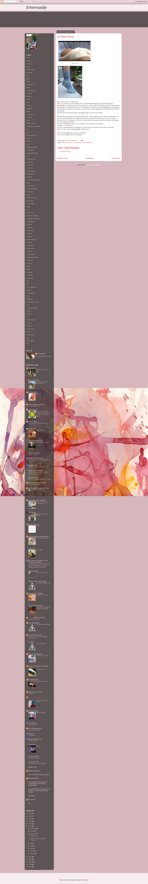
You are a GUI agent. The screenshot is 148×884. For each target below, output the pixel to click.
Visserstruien (30, 329)
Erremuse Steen (31, 135)
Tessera (28, 311)
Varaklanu (29, 326)
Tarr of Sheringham (31, 308)
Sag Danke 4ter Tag (33, 619)
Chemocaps (29, 114)
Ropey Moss (30, 248)
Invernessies (30, 165)
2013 (30, 826)
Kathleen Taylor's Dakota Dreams (38, 536)
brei (29, 803)
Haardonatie (29, 150)
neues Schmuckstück (34, 730)
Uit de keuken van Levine (36, 404)
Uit (27, 317)
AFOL (28, 58)
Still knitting (31, 735)
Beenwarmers (30, 69)
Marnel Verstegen (31, 198)
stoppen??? (31, 693)
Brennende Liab (30, 90)
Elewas (28, 132)
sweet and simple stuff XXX (37, 500)
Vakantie (89, 142)
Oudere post (115, 158)
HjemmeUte (32, 744)
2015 (30, 821)
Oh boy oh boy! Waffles (34, 484)
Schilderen (29, 260)
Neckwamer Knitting (32, 215)
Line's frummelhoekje (35, 654)
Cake (27, 102)
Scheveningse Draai (32, 257)
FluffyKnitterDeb (33, 680)
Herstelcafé (29, 162)
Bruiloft (28, 99)
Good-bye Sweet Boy (42, 681)
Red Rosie (29, 236)
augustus (33, 833)
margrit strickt (32, 465)
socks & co (31, 548)
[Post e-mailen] (81, 140)
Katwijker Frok (30, 174)
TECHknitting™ (33, 409)
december (33, 828)
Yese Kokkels (30, 340)
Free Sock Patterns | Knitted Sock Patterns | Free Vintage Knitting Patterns (38, 790)
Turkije (28, 314)
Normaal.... (39, 394)
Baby (63, 142)
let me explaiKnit (33, 756)
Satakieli (28, 251)
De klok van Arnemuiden (33, 126)
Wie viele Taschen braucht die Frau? (38, 467)
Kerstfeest (29, 177)
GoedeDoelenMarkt (32, 147)
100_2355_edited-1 (42, 572)
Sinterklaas (29, 275)
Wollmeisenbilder (33, 740)
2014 (30, 824)
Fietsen (28, 141)
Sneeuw (28, 290)
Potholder (29, 233)
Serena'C (29, 263)
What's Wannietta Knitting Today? (38, 488)
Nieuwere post (62, 158)
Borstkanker (29, 84)
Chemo (28, 111)
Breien (67, 142)
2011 (30, 859)
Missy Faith (29, 201)
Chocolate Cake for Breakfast (37, 483)
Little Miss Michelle (32, 189)
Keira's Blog (32, 723)
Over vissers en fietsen (42, 442)
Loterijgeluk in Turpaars (42, 655)
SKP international (31, 287)
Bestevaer (29, 72)
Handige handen (33, 778)
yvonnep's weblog (34, 453)
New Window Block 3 (42, 538)
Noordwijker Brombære (33, 218)
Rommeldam (30, 245)
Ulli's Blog (31, 512)
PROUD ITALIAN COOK (35, 458)
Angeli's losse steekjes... (36, 470)
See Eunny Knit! (33, 762)
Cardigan (29, 108)
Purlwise (31, 733)
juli (31, 843)
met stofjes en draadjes (35, 593)
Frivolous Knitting (41, 712)
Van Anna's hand (33, 524)
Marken (28, 195)
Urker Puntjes (30, 320)
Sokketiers (29, 299)
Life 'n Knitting (33, 477)
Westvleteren (30, 335)
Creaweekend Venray (42, 595)
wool (27, 338)
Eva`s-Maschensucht (34, 728)
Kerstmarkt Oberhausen (33, 180)
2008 (30, 867)
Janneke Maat (30, 171)
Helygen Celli (32, 767)
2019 (30, 813)
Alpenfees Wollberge (34, 739)
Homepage (89, 158)
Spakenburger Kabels (32, 302)
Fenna (28, 138)
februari (32, 853)
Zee (27, 343)
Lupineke (31, 642)
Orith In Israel (32, 421)
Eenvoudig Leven (33, 380)
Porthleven (29, 227)
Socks (84, 142)
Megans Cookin (33, 571)
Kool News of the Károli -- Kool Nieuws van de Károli (38, 561)
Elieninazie (31, 799)
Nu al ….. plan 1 (32, 454)
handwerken (32, 428)
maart (32, 851)
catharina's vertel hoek (35, 692)
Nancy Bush (30, 212)
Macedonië (29, 192)
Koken (28, 183)
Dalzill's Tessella (31, 123)
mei (31, 846)
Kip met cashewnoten (34, 406)
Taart (27, 305)
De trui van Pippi (40, 643)
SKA (27, 281)
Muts (27, 209)
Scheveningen (30, 254)
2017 (30, 818)
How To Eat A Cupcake (35, 605)
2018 (30, 816)
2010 (30, 862)
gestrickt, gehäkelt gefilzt (43, 624)
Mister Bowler (30, 203)
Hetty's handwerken (34, 771)
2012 (30, 856)
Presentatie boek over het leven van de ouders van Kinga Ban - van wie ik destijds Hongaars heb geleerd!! (39, 565)
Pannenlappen (30, 221)
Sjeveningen (30, 278)
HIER (58, 133)
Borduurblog (32, 368)
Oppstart (38, 746)
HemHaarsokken (31, 159)
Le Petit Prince (68, 125)
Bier (27, 75)
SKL (27, 284)
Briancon (29, 93)
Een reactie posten (65, 151)
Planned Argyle (40, 490)
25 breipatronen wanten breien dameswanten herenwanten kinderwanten (37, 783)
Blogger (86, 880)
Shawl (28, 269)
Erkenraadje (36, 7)
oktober (32, 831)
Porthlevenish (30, 230)
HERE (59, 134)
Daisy (28, 120)
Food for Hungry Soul (35, 635)
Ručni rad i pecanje (41, 669)
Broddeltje (31, 796)
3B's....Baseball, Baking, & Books (38, 774)
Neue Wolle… (40, 550)
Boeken (28, 81)
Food (27, 144)
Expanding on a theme (34, 758)
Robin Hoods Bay (31, 239)
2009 (30, 864)
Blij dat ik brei (32, 392)
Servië (28, 266)
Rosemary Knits (33, 711)
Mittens (28, 207)
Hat (27, 156)
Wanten (28, 332)
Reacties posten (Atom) (93, 165)
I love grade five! (32, 724)
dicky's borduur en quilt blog (37, 581)
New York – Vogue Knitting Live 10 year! (39, 479)
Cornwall (28, 117)
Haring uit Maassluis (32, 153)
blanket (28, 78)
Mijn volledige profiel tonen (43, 356)
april (31, 848)
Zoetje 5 (38, 526)
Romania (29, 242)
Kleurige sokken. (40, 430)
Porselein (29, 224)
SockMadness (30, 293)
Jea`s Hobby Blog (33, 623)
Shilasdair (29, 272)
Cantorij (28, 105)
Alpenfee (29, 61)
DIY (71, 142)
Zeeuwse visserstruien (35, 440)
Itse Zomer (29, 168)
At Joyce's (29, 64)
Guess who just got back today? (37, 763)
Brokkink (29, 96)
